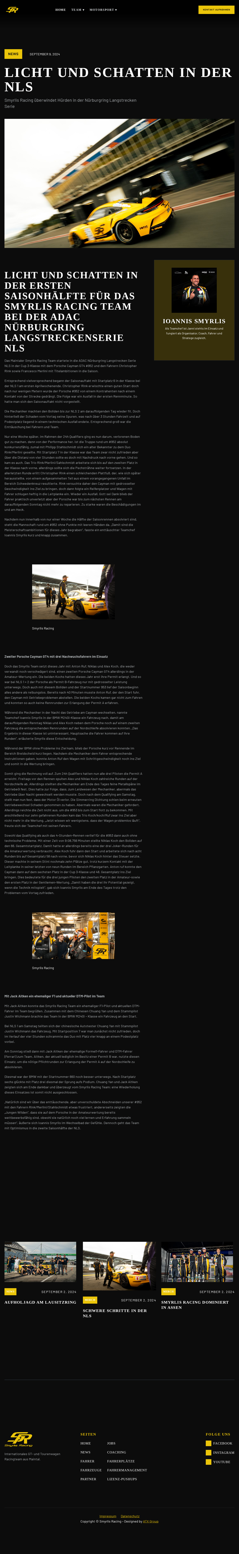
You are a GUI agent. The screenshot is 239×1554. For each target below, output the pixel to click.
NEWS (85, 1452)
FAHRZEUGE (91, 1470)
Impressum (108, 1516)
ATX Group (151, 1521)
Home (60, 9)
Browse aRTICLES (210, 1224)
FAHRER (87, 1461)
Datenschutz (130, 1516)
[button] (77, 10)
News (13, 54)
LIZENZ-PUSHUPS (122, 1479)
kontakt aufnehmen (216, 9)
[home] (11, 10)
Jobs (111, 1443)
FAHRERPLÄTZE (121, 1461)
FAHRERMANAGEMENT (127, 1470)
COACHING (116, 1452)
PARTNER (88, 1479)
